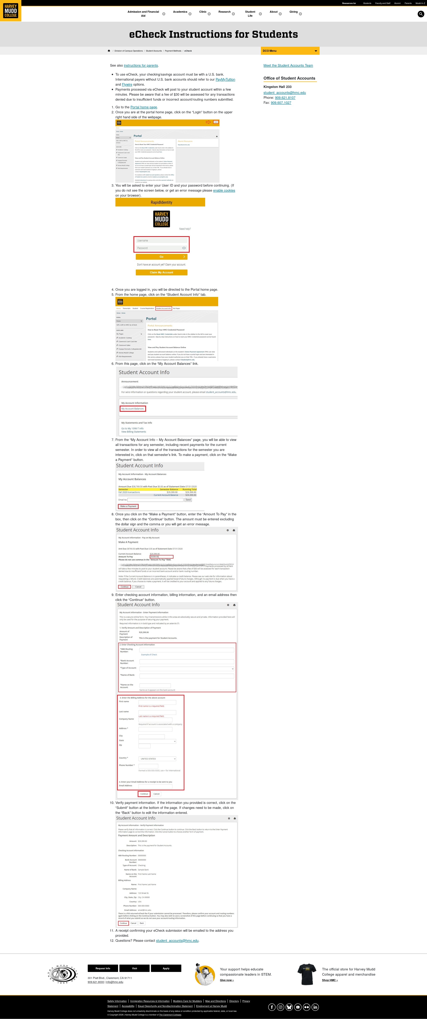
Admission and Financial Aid (143, 14)
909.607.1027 (281, 102)
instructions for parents (141, 65)
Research (225, 12)
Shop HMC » (330, 980)
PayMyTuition (225, 79)
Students (367, 3)
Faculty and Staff (382, 3)
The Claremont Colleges (170, 1014)
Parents (408, 3)
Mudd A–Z (420, 3)
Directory (234, 1001)
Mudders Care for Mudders (187, 1001)
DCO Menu (270, 51)
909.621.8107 (285, 97)
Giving (294, 12)
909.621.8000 (96, 982)
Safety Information (117, 1001)
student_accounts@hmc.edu (177, 940)
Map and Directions (215, 1001)
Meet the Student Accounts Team (288, 65)
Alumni (397, 3)
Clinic (202, 12)
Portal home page (143, 106)
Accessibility (128, 1006)
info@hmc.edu (114, 982)
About (274, 12)
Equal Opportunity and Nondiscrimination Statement (165, 1006)
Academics (180, 12)
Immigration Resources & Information (150, 1001)
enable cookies (224, 190)
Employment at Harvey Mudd (211, 1006)
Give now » (227, 980)
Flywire (127, 84)
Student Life (250, 14)
